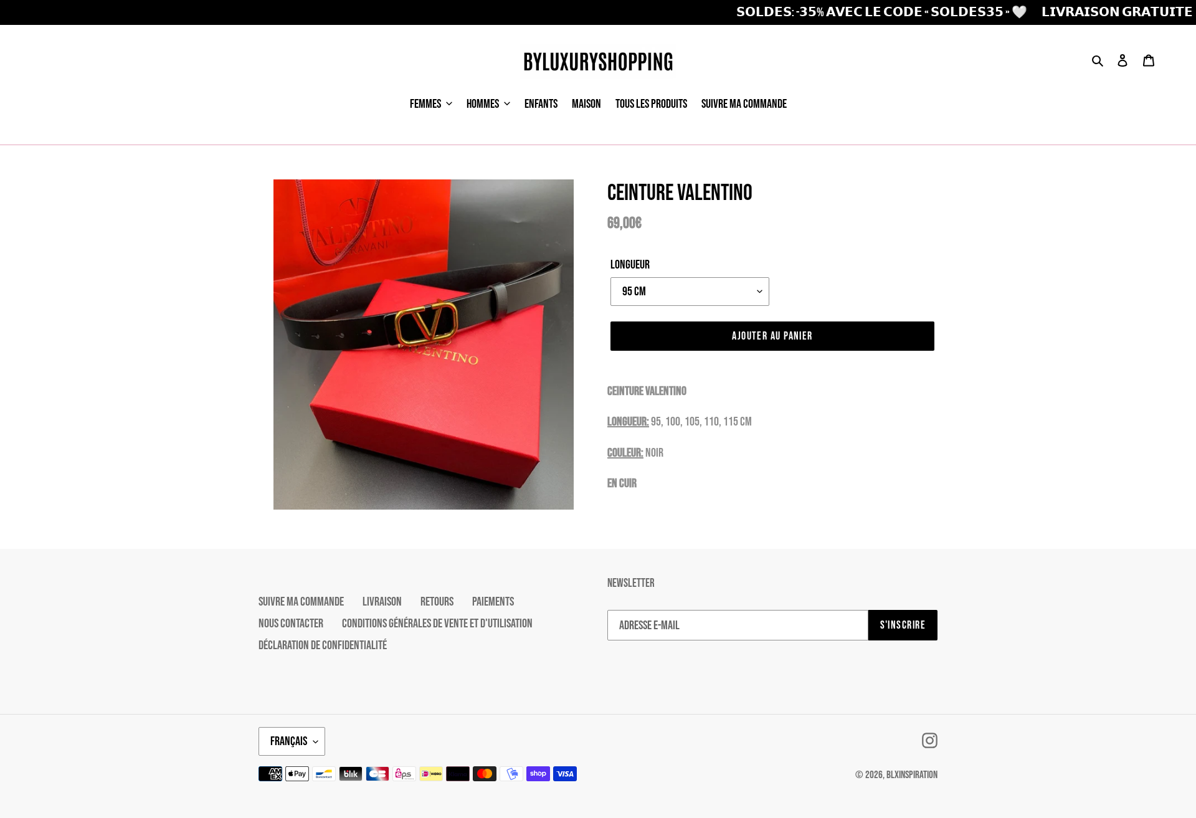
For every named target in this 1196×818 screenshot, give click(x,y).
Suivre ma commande (301, 601)
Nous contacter (291, 623)
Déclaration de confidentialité (323, 645)
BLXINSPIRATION (911, 775)
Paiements (493, 601)
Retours (436, 601)
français (288, 741)
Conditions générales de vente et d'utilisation (437, 623)
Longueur (630, 264)
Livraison (382, 601)
